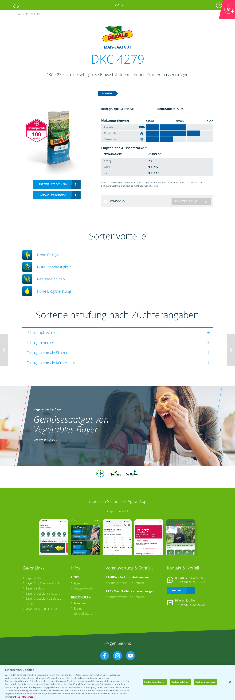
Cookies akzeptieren (205, 681)
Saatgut (78, 608)
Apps (77, 583)
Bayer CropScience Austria (43, 593)
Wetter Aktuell (83, 588)
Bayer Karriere (35, 588)
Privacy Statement (25, 696)
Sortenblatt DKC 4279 (53, 184)
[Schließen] (229, 682)
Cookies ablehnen (180, 681)
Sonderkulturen (84, 613)
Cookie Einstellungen (154, 681)
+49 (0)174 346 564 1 (191, 582)
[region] (117, 682)
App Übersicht (118, 511)
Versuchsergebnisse (53, 195)
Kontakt (176, 590)
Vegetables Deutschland (41, 609)
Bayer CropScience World (42, 583)
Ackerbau (80, 603)
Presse (30, 604)
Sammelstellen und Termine (126, 583)
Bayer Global (34, 578)
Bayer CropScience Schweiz (43, 598)
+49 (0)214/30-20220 (191, 604)
